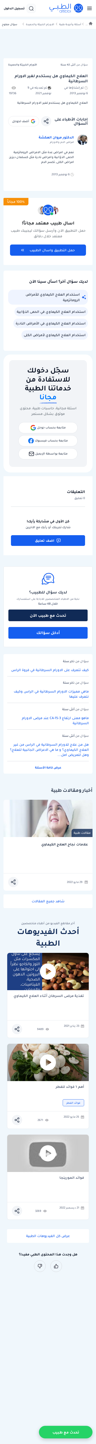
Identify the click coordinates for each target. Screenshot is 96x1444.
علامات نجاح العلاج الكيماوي (64, 844)
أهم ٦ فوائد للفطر (70, 1087)
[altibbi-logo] (66, 8)
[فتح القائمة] (88, 8)
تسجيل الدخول (14, 8)
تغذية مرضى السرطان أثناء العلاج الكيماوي (49, 996)
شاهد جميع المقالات (48, 901)
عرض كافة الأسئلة (48, 767)
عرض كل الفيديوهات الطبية (48, 1235)
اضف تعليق (44, 540)
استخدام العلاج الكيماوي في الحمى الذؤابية (51, 311)
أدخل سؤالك (48, 633)
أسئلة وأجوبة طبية (70, 24)
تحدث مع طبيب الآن (48, 615)
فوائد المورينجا (71, 1177)
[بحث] (31, 8)
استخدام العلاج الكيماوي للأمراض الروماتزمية (53, 297)
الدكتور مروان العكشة (56, 137)
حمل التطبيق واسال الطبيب (52, 250)
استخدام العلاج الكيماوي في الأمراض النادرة (51, 323)
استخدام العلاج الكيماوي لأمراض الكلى (55, 335)
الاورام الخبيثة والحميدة (40, 24)
